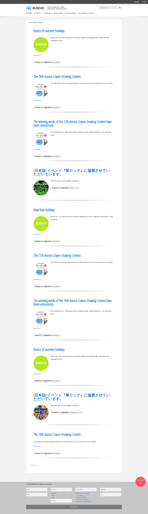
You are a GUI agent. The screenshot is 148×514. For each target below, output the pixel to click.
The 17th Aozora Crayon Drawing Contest (57, 255)
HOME (30, 13)
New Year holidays (44, 209)
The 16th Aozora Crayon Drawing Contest (57, 434)
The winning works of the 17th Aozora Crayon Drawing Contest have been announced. (73, 123)
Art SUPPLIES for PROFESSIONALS (84, 502)
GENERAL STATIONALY (81, 497)
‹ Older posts (33, 465)
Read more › (38, 55)
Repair (52, 497)
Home (30, 22)
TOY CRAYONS (79, 495)
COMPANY (83, 13)
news (52, 62)
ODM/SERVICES (71, 13)
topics (42, 62)
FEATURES (59, 13)
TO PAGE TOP (74, 507)
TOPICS (38, 13)
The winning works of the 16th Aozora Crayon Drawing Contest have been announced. (73, 302)
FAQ (92, 13)
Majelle (53, 495)
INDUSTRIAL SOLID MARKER (82, 493)
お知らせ (57, 62)
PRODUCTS (48, 13)
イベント (76, 188)
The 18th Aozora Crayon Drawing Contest (57, 76)
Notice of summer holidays (49, 30)
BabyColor (53, 493)
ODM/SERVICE (79, 490)
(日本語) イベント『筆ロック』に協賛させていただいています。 (72, 172)
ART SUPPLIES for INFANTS (82, 499)
